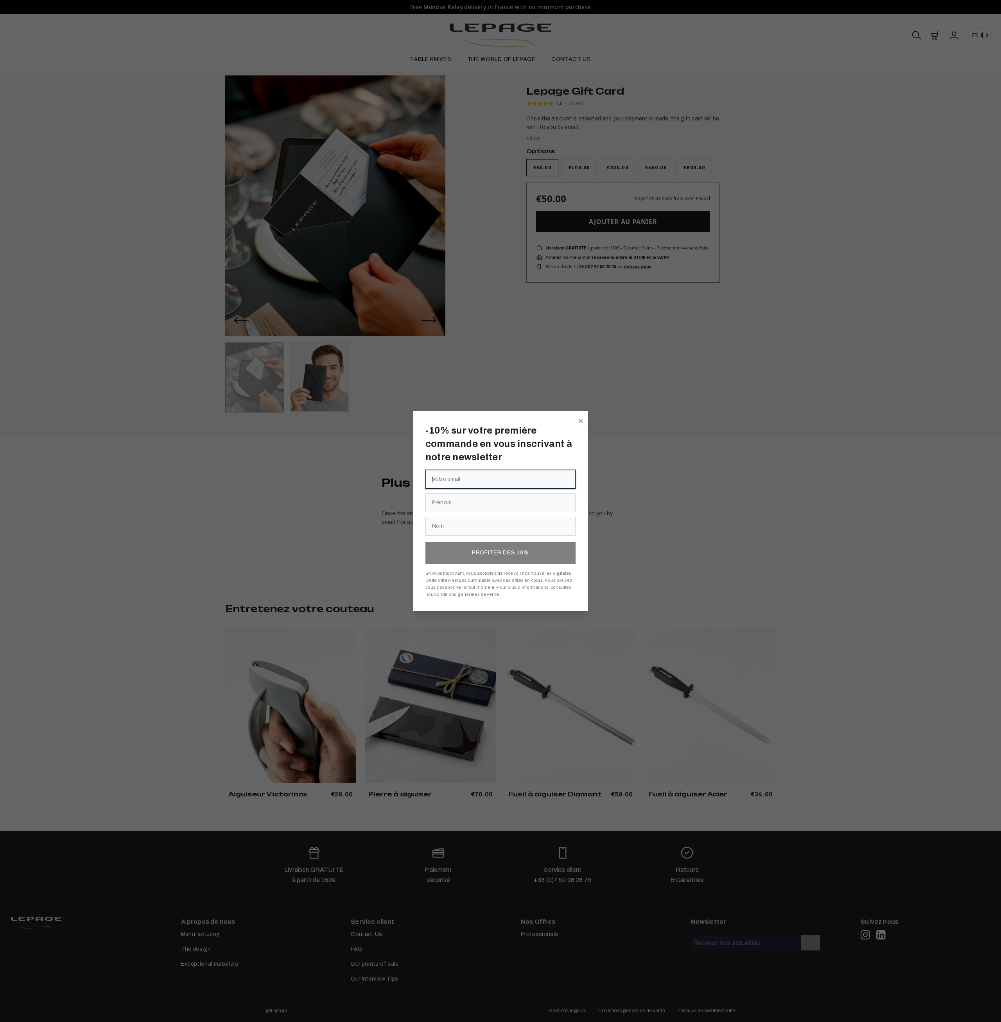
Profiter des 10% (500, 553)
